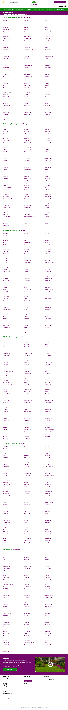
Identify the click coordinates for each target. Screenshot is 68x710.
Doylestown (28, 124)
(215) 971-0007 (62, 6)
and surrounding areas (7, 698)
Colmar (28, 17)
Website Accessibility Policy (46, 707)
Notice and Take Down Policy (39, 707)
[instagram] (26, 684)
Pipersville (25, 337)
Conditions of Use (32, 707)
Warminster (16, 550)
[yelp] (28, 684)
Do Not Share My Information (26, 707)
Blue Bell (23, 17)
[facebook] (24, 684)
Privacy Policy (19, 707)
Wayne (22, 443)
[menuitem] (3, 9)
